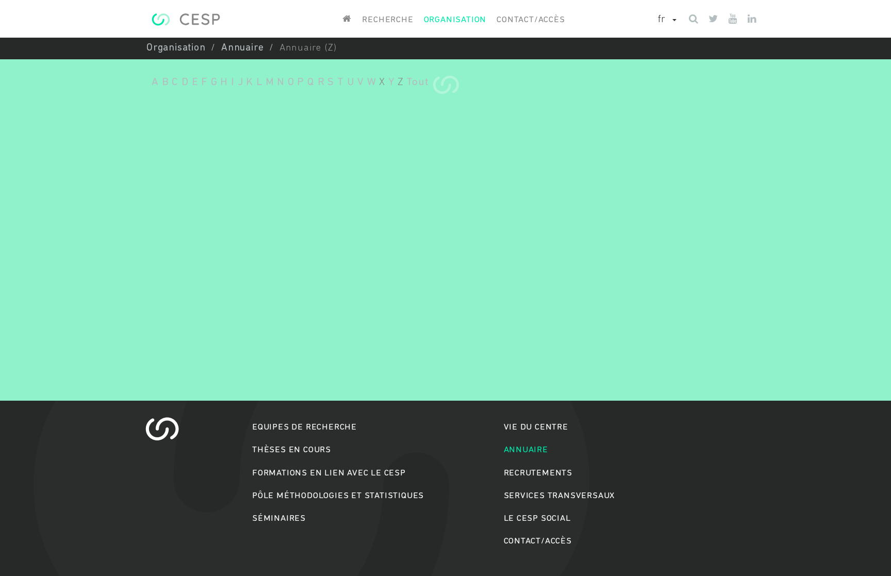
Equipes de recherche (304, 427)
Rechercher (445, 328)
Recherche (387, 19)
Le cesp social (537, 518)
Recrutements (538, 473)
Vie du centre (536, 427)
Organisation (455, 19)
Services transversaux (559, 495)
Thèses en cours (291, 450)
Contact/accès (531, 19)
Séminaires (279, 518)
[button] (667, 20)
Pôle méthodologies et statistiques (338, 495)
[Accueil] (186, 19)
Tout (417, 82)
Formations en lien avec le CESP (329, 473)
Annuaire (242, 48)
